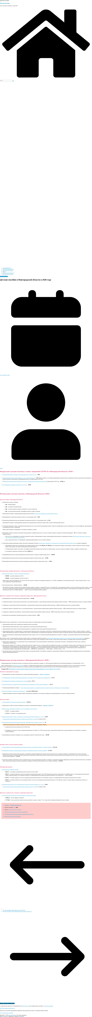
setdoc (1, 468)
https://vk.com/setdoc (48, 1006)
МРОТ (4, 271)
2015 (20, 809)
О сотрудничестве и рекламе (6, 1012)
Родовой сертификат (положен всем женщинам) (14, 691)
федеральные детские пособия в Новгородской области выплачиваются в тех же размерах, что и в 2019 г (34, 669)
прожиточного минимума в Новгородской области (46, 513)
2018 (12, 809)
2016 (17, 809)
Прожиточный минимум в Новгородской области (16, 812)
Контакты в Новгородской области (13, 816)
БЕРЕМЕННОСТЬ (7, 268)
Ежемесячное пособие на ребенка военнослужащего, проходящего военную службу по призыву (25, 750)
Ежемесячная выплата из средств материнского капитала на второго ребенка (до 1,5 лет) (23, 784)
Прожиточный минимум (8, 273)
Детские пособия (5, 3)
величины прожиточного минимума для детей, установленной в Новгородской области (25, 481)
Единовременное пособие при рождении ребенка (14, 702)
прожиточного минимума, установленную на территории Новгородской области (57, 543)
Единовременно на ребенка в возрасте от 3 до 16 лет (15, 484)
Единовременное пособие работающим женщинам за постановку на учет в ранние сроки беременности (27, 677)
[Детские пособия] (46, 79)
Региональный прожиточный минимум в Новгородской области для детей (20, 719)
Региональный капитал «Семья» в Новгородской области (16, 573)
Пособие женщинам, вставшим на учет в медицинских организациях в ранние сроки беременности (26, 684)
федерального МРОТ (18, 665)
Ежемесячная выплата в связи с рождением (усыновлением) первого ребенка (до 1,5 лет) (23, 716)
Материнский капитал (8, 270)
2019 (9, 809)
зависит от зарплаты (44, 674)
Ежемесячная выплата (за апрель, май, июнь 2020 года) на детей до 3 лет (19, 474)
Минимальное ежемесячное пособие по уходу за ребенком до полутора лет (20, 708)
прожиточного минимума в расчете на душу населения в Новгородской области (65, 638)
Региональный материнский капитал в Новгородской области (19, 814)
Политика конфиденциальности (7, 1008)
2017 (15, 809)
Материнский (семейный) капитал (11, 769)
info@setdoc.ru (25, 1006)
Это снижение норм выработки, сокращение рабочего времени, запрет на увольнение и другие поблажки (44, 687)
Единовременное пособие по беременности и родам (15, 681)
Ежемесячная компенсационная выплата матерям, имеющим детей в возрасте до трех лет (23, 722)
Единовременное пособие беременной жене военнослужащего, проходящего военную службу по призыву (27, 747)
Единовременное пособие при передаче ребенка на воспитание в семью (19, 795)
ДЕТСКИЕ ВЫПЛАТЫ (8, 269)
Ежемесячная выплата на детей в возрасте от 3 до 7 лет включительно (19, 478)
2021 (14, 807)
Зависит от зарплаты (48, 705)
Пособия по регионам (8, 274)
